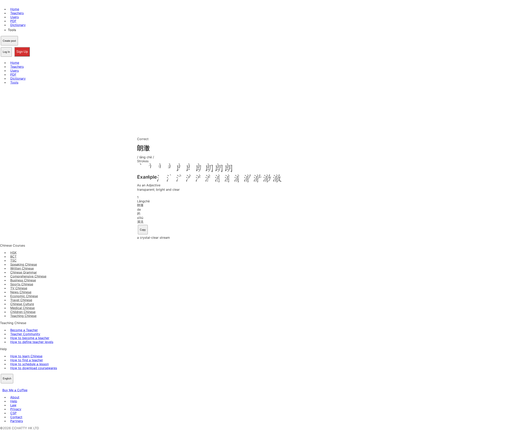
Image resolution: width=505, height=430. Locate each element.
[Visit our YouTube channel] (16, 386)
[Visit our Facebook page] (2, 386)
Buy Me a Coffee (14, 390)
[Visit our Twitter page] (7, 386)
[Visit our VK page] (11, 386)
